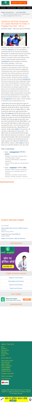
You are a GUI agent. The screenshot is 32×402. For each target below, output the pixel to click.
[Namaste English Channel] (5, 382)
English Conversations (7, 238)
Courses (3, 7)
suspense (11, 49)
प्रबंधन (10, 113)
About (2, 347)
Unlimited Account (6, 371)
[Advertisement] (16, 200)
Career (3, 355)
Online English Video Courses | (9, 228)
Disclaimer (4, 352)
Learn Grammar (11, 7)
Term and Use (5, 350)
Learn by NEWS (5, 367)
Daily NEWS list (16, 234)
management (5, 61)
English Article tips (6, 234)
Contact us (4, 348)
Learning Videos (5, 369)
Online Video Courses (7, 360)
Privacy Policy (5, 353)
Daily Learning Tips (6, 365)
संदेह (24, 167)
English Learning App (7, 376)
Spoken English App (19, 3)
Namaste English (7, 28)
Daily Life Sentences (19, 238)
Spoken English (21, 7)
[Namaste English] (5, 3)
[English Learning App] (16, 299)
